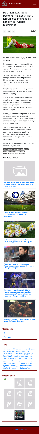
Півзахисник (8, 349)
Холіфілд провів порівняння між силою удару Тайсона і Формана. (19, 320)
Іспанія (26, 149)
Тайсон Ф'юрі (25, 368)
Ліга (5, 149)
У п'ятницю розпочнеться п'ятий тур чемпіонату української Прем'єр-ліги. (19, 241)
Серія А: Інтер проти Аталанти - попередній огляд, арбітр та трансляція (16, 214)
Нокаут (14, 361)
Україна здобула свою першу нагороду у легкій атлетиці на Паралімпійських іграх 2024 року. (19, 184)
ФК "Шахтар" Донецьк (24, 354)
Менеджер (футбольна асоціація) (14, 151)
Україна (10, 356)
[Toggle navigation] (34, 4)
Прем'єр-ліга (14, 368)
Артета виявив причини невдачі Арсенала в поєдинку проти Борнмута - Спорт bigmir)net (19, 266)
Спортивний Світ (16, 3)
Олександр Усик (16, 366)
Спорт (33, 30)
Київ (22, 356)
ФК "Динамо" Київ (19, 351)
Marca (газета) (19, 153)
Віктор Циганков (9, 153)
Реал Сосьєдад (18, 149)
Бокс (5, 356)
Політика (7, 337)
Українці (17, 356)
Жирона (9, 149)
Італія (27, 356)
